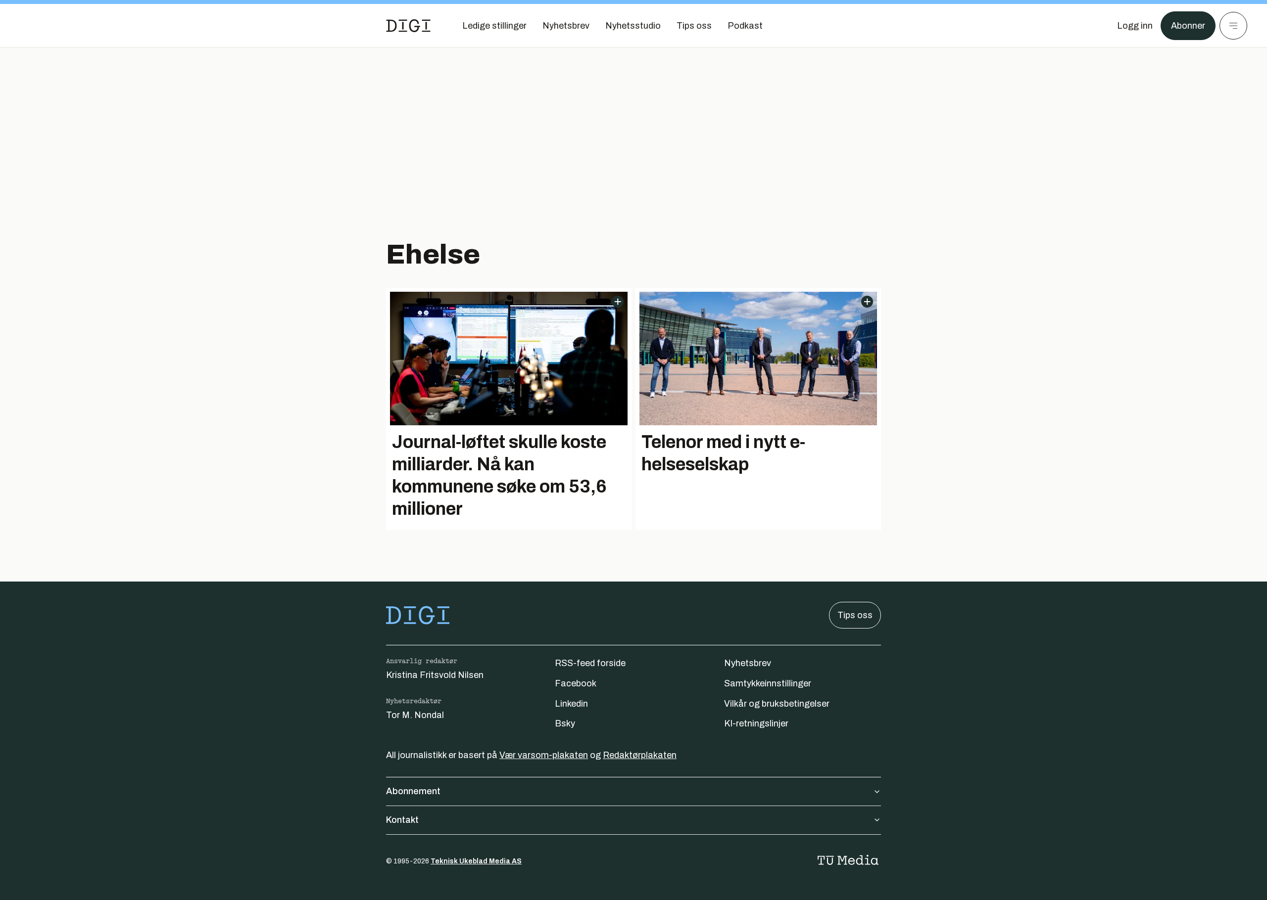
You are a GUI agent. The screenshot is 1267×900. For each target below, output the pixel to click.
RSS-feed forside (590, 663)
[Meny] (1233, 26)
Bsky (565, 723)
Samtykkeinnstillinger (767, 683)
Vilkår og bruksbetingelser (776, 704)
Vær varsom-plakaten (543, 755)
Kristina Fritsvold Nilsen (435, 675)
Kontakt (402, 820)
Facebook (575, 683)
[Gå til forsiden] (408, 26)
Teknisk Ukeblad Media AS (476, 861)
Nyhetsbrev (747, 663)
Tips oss (855, 615)
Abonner (1188, 26)
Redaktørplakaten (640, 755)
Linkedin (571, 704)
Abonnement (413, 791)
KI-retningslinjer (756, 723)
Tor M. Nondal (415, 715)
